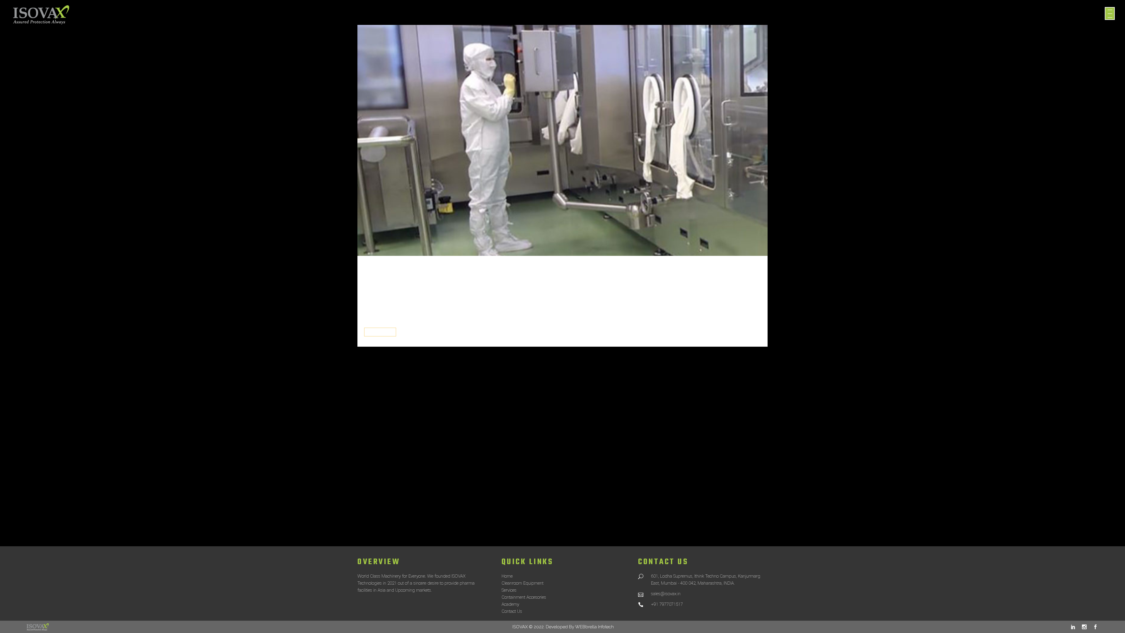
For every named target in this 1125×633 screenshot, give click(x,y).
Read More (380, 332)
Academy (510, 604)
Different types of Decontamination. (476, 283)
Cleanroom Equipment (522, 583)
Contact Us (512, 611)
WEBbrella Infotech (594, 626)
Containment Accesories (524, 597)
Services (509, 590)
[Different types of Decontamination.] (562, 140)
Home (507, 576)
